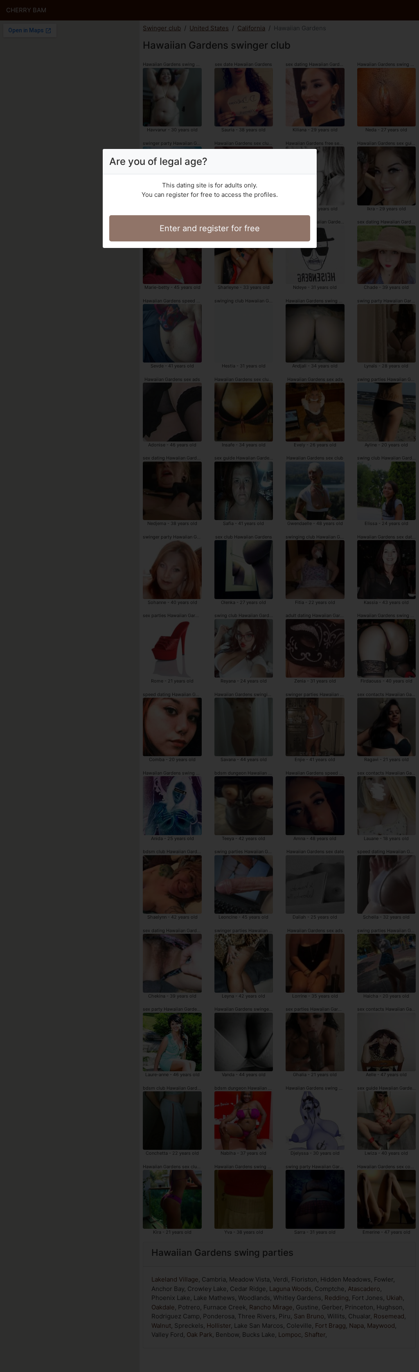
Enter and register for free (210, 228)
